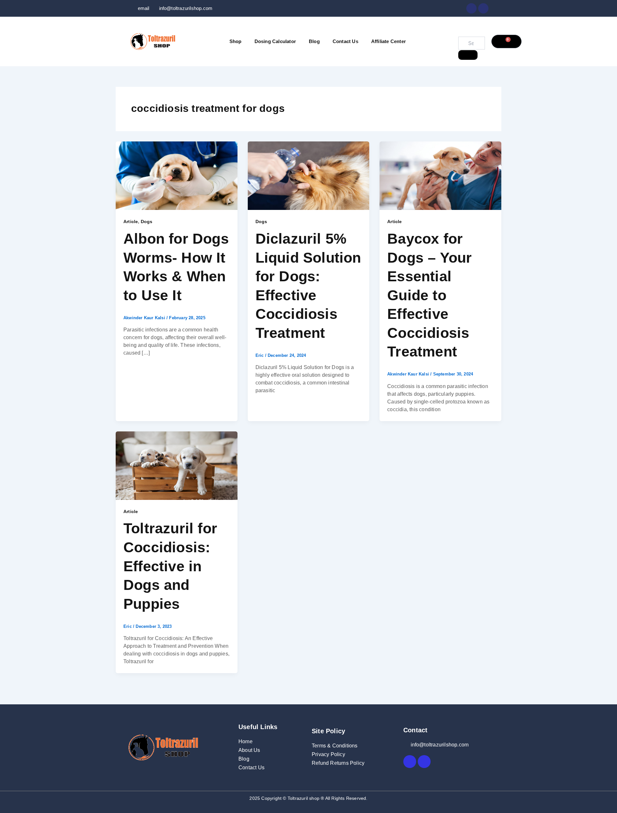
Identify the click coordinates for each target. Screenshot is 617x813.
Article (130, 221)
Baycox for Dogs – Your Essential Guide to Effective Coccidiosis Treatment (429, 295)
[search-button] (468, 55)
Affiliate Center (388, 41)
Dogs (147, 221)
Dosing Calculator (275, 41)
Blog (314, 41)
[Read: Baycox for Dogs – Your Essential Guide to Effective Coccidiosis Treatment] (440, 175)
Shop (235, 41)
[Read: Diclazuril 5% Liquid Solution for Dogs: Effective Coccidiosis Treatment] (309, 175)
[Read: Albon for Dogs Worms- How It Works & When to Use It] (176, 175)
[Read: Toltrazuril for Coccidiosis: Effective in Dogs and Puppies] (176, 465)
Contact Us (345, 41)
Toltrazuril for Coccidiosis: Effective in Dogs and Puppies (170, 566)
